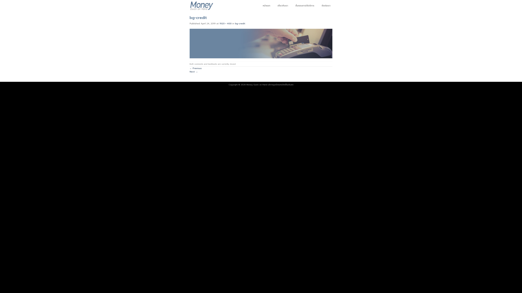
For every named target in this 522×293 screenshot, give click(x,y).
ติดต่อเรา (326, 5)
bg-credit (240, 23)
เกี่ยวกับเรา (283, 5)
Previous (196, 68)
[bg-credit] (261, 43)
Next (194, 71)
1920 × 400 (226, 23)
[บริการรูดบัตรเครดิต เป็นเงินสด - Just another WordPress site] (202, 5)
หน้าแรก (266, 5)
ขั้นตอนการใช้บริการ (304, 5)
